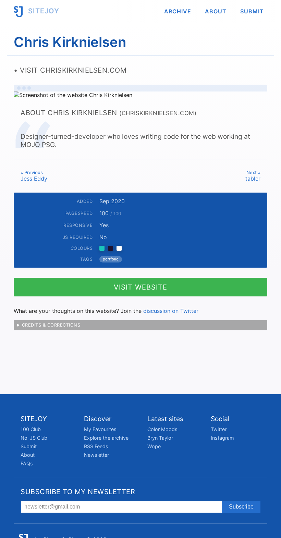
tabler (252, 176)
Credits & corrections (51, 325)
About (216, 11)
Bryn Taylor (160, 438)
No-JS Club (34, 438)
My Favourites (100, 429)
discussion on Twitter (170, 310)
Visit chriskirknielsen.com (73, 70)
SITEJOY (42, 11)
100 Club (31, 429)
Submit (252, 11)
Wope (154, 446)
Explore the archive (106, 438)
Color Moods (162, 429)
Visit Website (140, 287)
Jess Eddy (34, 176)
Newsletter (96, 455)
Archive (177, 11)
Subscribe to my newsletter (78, 492)
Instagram (222, 438)
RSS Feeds (96, 446)
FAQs (27, 463)
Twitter (219, 429)
